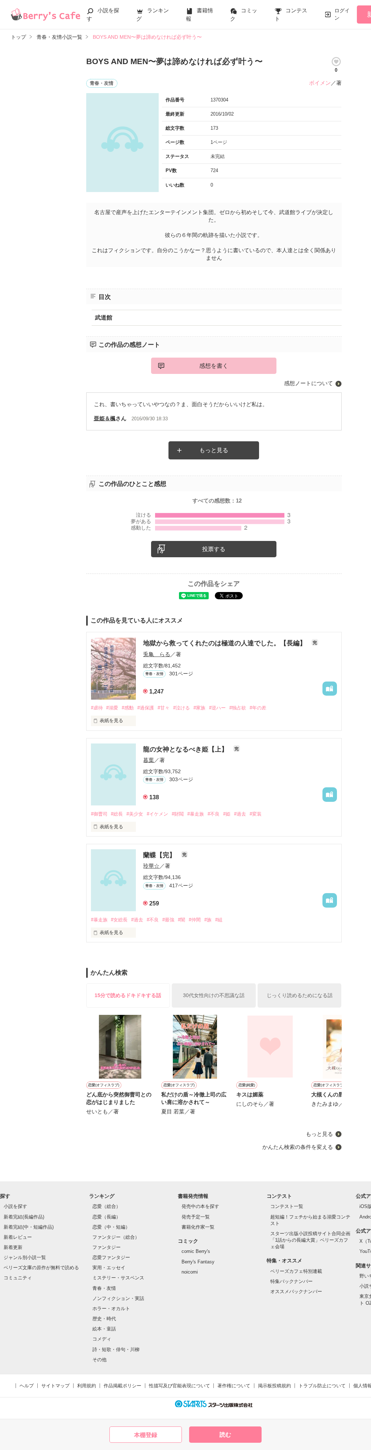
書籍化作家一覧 (198, 1227)
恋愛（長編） (106, 1217)
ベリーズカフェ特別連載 (296, 1271)
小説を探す (15, 1206)
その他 (99, 1359)
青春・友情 (104, 1288)
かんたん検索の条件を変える (297, 1147)
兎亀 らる (156, 654)
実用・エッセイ (108, 1267)
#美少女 (134, 814)
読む (225, 1435)
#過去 (240, 814)
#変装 (256, 814)
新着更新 (13, 1247)
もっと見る (213, 450)
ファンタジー (106, 1247)
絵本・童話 (104, 1329)
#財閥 (178, 814)
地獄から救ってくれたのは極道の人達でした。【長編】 (225, 643)
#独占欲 (237, 708)
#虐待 (97, 708)
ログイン (342, 14)
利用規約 (86, 1385)
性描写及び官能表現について (179, 1385)
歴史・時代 (104, 1318)
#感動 (128, 708)
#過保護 (145, 708)
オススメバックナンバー (296, 1291)
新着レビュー (18, 1237)
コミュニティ (18, 1277)
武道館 (103, 317)
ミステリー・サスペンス (118, 1277)
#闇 (181, 919)
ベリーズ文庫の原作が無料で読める (41, 1267)
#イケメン (157, 814)
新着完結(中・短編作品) (29, 1227)
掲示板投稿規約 (274, 1385)
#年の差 (258, 708)
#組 (218, 919)
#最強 (168, 919)
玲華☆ (151, 866)
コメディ (101, 1339)
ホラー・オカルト (111, 1308)
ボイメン (320, 83)
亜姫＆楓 (105, 418)
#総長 (117, 814)
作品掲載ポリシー (122, 1385)
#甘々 (164, 708)
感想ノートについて (308, 383)
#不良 (214, 814)
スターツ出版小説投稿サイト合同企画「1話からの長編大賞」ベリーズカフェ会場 (310, 1240)
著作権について (233, 1385)
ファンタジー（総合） (115, 1237)
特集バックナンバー (291, 1281)
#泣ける (181, 708)
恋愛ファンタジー (111, 1257)
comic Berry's (196, 1251)
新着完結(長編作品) (24, 1217)
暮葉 (148, 760)
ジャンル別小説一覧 (25, 1257)
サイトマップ (55, 1385)
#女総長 (119, 919)
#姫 (226, 814)
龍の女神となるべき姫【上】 (186, 749)
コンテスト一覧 (286, 1206)
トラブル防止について (322, 1385)
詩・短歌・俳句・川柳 (115, 1349)
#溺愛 (112, 708)
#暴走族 (195, 814)
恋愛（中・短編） (111, 1227)
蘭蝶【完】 (160, 855)
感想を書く (213, 366)
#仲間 (195, 919)
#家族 (199, 708)
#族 (208, 919)
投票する (213, 549)
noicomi (190, 1272)
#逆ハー (217, 708)
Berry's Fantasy (198, 1261)
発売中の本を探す (200, 1206)
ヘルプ (27, 1385)
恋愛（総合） (106, 1206)
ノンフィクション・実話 (118, 1298)
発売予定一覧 (196, 1217)
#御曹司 (99, 814)
